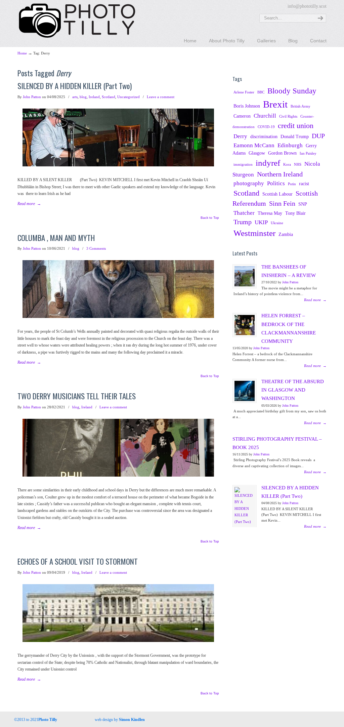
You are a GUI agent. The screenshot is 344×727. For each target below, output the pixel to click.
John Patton (32, 97)
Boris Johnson (246, 106)
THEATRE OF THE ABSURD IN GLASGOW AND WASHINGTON (292, 390)
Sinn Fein (282, 203)
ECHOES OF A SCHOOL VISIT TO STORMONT (77, 561)
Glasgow (257, 153)
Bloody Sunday (291, 90)
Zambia (285, 234)
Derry (240, 136)
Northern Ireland (280, 174)
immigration (243, 164)
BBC (260, 92)
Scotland (108, 97)
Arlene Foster (243, 92)
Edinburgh (290, 145)
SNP (302, 204)
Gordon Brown (282, 153)
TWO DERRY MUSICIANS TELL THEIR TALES (76, 396)
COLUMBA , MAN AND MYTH (56, 237)
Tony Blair (295, 213)
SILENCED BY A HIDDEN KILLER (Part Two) (74, 85)
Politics (276, 183)
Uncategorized (128, 97)
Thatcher (244, 213)
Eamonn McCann (253, 145)
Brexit (275, 104)
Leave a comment (160, 97)
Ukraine (277, 223)
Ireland (94, 97)
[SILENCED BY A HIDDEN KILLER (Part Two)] (244, 506)
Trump (242, 222)
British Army (300, 106)
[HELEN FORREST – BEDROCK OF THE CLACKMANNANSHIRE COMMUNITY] (244, 325)
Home (22, 53)
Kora (287, 164)
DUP (318, 135)
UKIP (261, 222)
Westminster (254, 233)
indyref (268, 162)
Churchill (265, 116)
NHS (297, 164)
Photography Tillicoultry (77, 20)
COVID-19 (266, 127)
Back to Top (210, 217)
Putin (292, 184)
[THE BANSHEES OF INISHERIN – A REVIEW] (244, 276)
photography (248, 183)
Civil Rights (288, 116)
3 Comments (96, 248)
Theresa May (270, 213)
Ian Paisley (308, 153)
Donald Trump (295, 136)
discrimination (263, 136)
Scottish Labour (277, 194)
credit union (295, 126)
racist (304, 183)
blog (83, 97)
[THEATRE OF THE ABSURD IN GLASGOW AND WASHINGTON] (244, 391)
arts (75, 97)
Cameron (242, 116)
